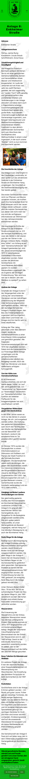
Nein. (21, 772)
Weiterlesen (14, 775)
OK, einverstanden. (11, 772)
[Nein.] (27, 771)
